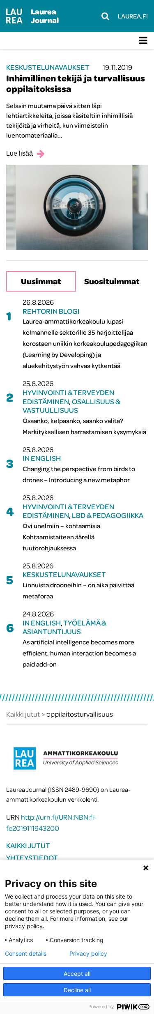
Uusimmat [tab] (41, 281)
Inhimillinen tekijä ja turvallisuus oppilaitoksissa (75, 83)
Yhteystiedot (32, 858)
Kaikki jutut (28, 845)
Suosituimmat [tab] (112, 281)
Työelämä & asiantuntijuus (64, 627)
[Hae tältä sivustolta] (105, 16)
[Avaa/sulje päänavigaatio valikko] (143, 40)
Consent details (25, 953)
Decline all (77, 989)
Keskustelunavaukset (47, 67)
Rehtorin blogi (51, 311)
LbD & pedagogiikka (107, 515)
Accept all (77, 973)
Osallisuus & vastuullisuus (71, 406)
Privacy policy (88, 953)
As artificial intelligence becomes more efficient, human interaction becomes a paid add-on (79, 653)
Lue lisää (19, 153)
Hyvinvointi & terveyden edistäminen (68, 397)
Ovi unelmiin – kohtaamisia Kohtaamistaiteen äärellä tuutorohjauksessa (61, 536)
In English (42, 458)
